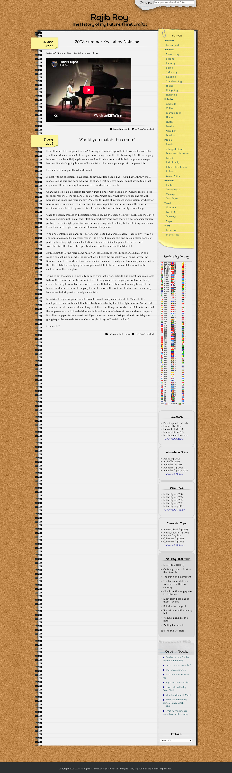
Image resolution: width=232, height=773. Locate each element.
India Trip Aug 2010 (173, 505)
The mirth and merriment (177, 576)
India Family (172, 162)
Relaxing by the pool (174, 606)
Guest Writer (173, 175)
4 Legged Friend (174, 148)
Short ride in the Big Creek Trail (174, 689)
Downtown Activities (177, 153)
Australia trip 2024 (173, 464)
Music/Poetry (173, 189)
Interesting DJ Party (174, 565)
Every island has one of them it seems (176, 600)
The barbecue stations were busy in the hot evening (175, 584)
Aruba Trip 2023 (171, 461)
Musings (170, 193)
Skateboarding (174, 81)
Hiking (169, 85)
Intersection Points (176, 166)
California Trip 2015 (173, 538)
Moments (169, 180)
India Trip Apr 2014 (173, 497)
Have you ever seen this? (177, 665)
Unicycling (172, 90)
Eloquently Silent (172, 426)
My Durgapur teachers (175, 435)
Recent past (172, 45)
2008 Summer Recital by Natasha (107, 41)
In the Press (172, 234)
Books (169, 184)
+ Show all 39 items (174, 509)
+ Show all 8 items (173, 438)
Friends (170, 157)
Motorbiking (172, 54)
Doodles (170, 135)
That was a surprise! (175, 669)
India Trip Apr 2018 (173, 503)
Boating (170, 58)
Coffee (169, 108)
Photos (170, 121)
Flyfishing (171, 94)
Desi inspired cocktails (175, 423)
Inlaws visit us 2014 (173, 431)
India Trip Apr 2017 (173, 500)
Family (126, 129)
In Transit (171, 171)
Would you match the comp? (107, 139)
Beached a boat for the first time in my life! (176, 659)
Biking (169, 67)
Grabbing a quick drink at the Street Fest (177, 571)
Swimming (171, 72)
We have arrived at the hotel (175, 619)
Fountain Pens (173, 112)
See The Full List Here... (173, 630)
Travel (167, 203)
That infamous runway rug (176, 676)
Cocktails (171, 103)
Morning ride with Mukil (177, 695)
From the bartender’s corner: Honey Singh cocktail (175, 703)
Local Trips (171, 212)
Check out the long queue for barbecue (177, 593)
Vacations (171, 207)
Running (170, 63)
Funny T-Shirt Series (174, 429)
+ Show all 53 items (173, 545)
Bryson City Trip (172, 535)
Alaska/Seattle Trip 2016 (176, 532)
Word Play (171, 130)
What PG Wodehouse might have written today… (176, 712)
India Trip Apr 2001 (173, 494)
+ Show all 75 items (173, 474)
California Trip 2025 (173, 541)
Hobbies (168, 99)
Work (167, 225)
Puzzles (170, 126)
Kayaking (171, 76)
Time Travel (172, 198)
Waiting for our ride (173, 625)
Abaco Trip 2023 (171, 458)
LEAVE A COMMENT (144, 129)
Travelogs (171, 216)
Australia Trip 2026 (173, 467)
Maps (169, 221)
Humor (169, 117)
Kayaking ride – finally (176, 682)
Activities (169, 49)
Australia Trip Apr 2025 (175, 470)
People (168, 140)
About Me (169, 40)
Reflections (124, 334)
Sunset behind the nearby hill (177, 612)
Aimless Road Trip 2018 (175, 529)
